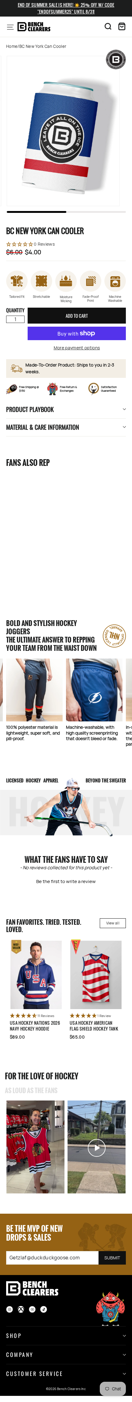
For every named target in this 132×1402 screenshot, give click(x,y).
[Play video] (35, 1148)
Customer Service (34, 1373)
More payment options (77, 348)
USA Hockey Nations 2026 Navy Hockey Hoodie (35, 1026)
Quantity (15, 310)
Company (19, 1354)
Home (11, 46)
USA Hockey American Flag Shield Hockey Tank (94, 1026)
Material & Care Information (42, 427)
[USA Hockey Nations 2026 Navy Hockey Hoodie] (36, 975)
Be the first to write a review (66, 881)
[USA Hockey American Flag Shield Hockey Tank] (96, 975)
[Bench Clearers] (33, 26)
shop (13, 1335)
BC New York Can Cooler (31, 567)
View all (112, 923)
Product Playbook (30, 409)
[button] (66, 244)
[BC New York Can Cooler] (35, 517)
